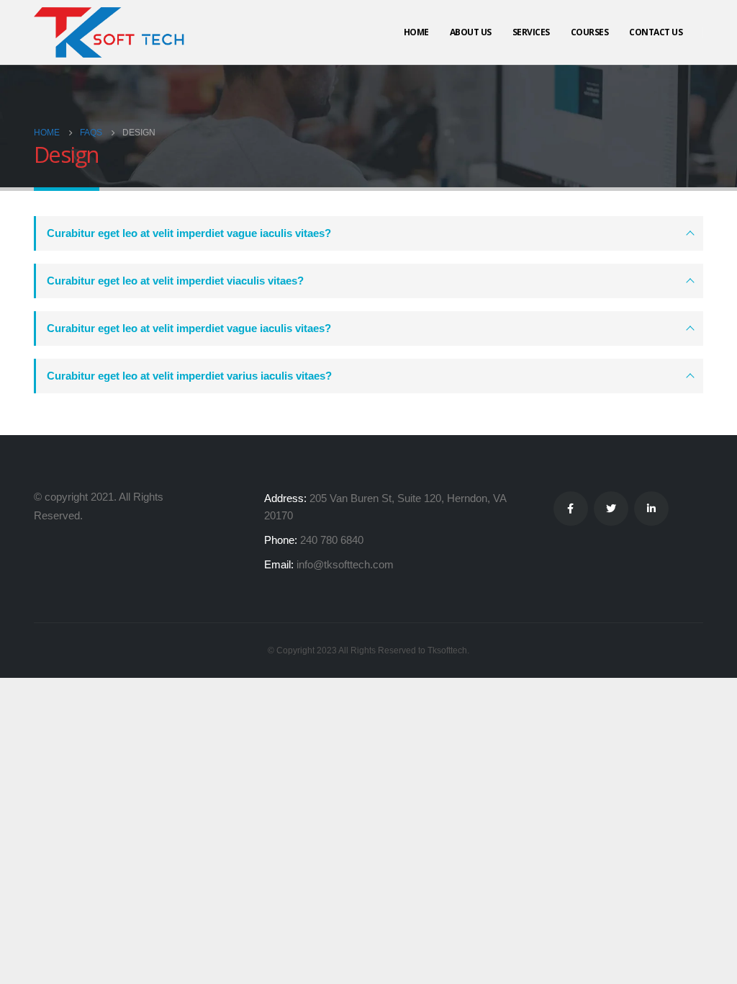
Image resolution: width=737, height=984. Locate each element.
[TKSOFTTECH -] (113, 32)
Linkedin (651, 508)
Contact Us (655, 32)
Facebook (570, 508)
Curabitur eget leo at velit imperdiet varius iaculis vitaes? (189, 376)
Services (531, 32)
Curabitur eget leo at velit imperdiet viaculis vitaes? (175, 280)
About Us (471, 32)
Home (416, 32)
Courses (590, 32)
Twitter (611, 508)
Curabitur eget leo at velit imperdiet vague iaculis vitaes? (189, 233)
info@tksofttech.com (345, 564)
